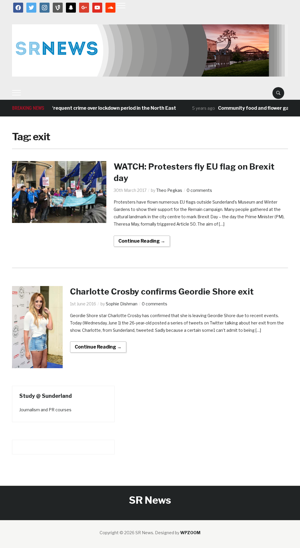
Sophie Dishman (121, 303)
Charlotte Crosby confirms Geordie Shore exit (162, 292)
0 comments (199, 190)
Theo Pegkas (169, 190)
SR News (150, 500)
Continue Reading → (141, 241)
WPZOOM (190, 532)
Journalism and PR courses (45, 409)
